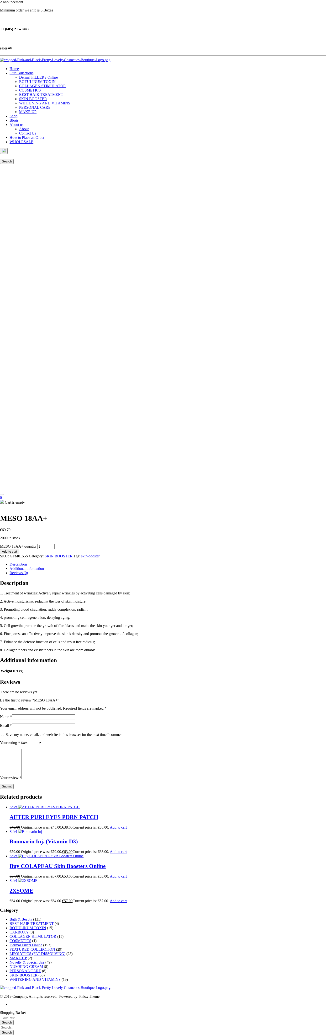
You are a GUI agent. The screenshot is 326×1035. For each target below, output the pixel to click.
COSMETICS (20, 941)
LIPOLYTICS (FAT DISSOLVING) (37, 954)
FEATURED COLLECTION (32, 949)
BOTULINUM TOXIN (28, 928)
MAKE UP (18, 958)
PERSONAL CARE (25, 971)
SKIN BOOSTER (59, 556)
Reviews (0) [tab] (19, 573)
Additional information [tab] (27, 568)
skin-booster (90, 556)
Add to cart (9, 551)
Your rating (10, 743)
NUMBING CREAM (26, 967)
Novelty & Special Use (27, 962)
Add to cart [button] (118, 827)
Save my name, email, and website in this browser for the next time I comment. (65, 735)
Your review (10, 778)
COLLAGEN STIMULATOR (33, 936)
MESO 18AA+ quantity (18, 546)
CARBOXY (19, 932)
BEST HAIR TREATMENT (32, 924)
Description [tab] (18, 564)
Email (6, 725)
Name (6, 717)
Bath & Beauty (21, 919)
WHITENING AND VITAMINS (35, 979)
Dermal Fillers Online (26, 945)
